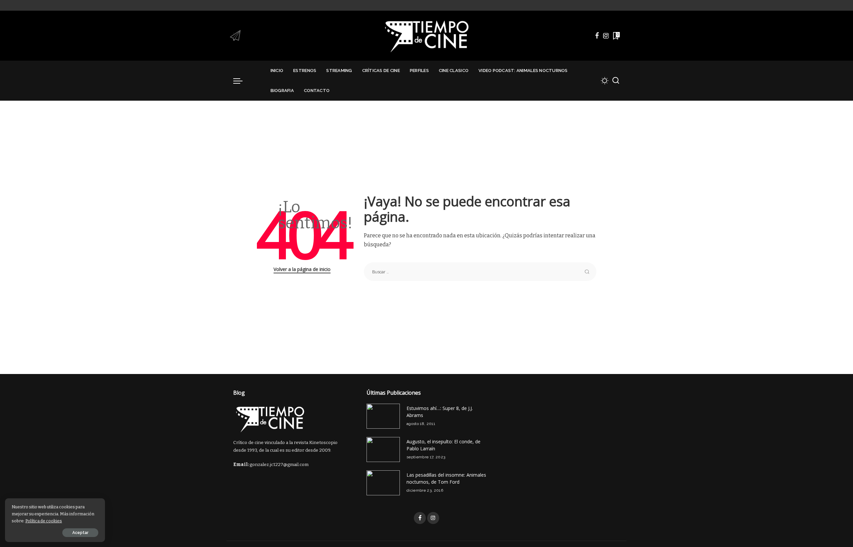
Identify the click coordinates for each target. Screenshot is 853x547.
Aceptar (80, 532)
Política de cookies (43, 520)
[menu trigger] (241, 81)
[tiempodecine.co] (426, 35)
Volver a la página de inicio (302, 269)
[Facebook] (597, 35)
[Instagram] (606, 35)
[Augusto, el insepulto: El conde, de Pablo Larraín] (383, 449)
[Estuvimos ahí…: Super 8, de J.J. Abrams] (383, 416)
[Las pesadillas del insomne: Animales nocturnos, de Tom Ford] (383, 482)
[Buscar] (616, 81)
